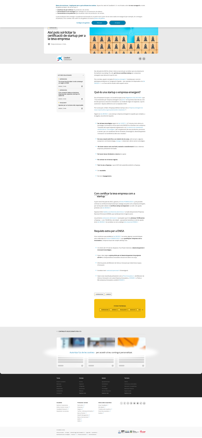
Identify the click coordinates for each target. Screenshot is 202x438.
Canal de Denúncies (92, 434)
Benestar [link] (59, 384)
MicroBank (101, 407)
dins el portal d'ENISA (131, 222)
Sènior (126, 381)
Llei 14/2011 (122, 123)
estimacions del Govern (110, 218)
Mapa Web (88, 432)
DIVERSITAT (141, 309)
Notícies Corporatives (62, 405)
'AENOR (122, 280)
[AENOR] (122, 432)
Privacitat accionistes (82, 434)
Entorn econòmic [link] (61, 381)
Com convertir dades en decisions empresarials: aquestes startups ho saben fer (69, 94)
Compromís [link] (60, 391)
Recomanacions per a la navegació (63, 434)
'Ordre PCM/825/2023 (113, 238)
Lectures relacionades (65, 75)
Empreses (80, 407)
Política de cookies (60, 432)
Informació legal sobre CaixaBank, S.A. (77, 432)
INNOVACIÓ (132, 309)
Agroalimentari (106, 381)
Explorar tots (82, 393)
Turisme (104, 386)
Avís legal (67, 432)
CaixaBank (67, 57)
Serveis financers (106, 391)
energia (119, 141)
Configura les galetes (83, 23)
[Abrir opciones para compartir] (140, 58)
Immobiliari (105, 384)
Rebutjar (99, 23)
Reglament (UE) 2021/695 (134, 97)
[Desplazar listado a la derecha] (142, 309)
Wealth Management (83, 415)
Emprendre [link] (60, 388)
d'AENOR (132, 278)
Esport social (127, 391)
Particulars (80, 405)
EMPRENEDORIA (53, 28)
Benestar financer (129, 388)
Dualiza (101, 413)
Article (81, 381)
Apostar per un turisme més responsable (70, 105)
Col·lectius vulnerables (130, 384)
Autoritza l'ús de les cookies (82, 352)
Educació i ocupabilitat (130, 386)
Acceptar (117, 23)
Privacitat (73, 434)
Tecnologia (105, 388)
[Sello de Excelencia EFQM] (131, 432)
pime (124, 100)
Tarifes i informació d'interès (85, 411)
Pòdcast (81, 391)
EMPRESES (108, 294)
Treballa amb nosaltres (105, 409)
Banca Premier (82, 413)
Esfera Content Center (63, 407)
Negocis (80, 409)
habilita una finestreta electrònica (114, 212)
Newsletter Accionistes (63, 411)
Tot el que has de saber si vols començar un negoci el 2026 (70, 82)
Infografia (81, 386)
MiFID (79, 419)
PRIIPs (79, 421)
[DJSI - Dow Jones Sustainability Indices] (136, 432)
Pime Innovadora (128, 276)
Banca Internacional (83, 417)
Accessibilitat (94, 432)
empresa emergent (120, 79)
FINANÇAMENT (123, 309)
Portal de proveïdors (104, 411)
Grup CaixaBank (103, 405)
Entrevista (82, 388)
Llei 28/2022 (104, 114)
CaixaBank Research (63, 409)
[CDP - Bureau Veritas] (142, 432)
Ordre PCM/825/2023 (127, 202)
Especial (81, 384)
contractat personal (112, 270)
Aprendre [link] (59, 386)
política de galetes (99, 18)
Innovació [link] (59, 393)
